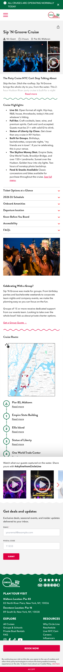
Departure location (13, 210)
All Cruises (8, 624)
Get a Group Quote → (15, 322)
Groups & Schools (12, 627)
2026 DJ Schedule (13, 197)
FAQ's (6, 230)
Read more (31, 93)
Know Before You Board (16, 217)
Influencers (49, 638)
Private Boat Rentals (13, 631)
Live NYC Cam (50, 631)
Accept (31, 669)
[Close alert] (58, 4)
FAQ (5, 634)
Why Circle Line (51, 624)
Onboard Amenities (14, 204)
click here (56, 664)
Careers (47, 634)
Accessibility (10, 223)
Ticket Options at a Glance (18, 190)
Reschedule (49, 627)
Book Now (31, 648)
